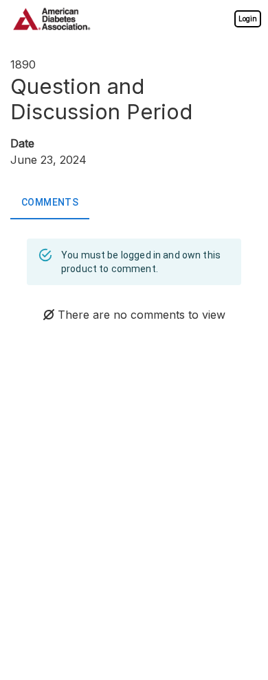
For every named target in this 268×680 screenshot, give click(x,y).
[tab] (49, 202)
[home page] (51, 19)
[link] (247, 18)
